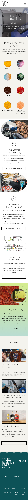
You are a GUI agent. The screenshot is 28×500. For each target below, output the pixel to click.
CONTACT (16, 479)
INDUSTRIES (5, 476)
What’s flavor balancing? (14, 168)
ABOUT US (16, 476)
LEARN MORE (14, 276)
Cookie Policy (23, 493)
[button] (25, 3)
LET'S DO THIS (14, 328)
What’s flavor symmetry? (13, 228)
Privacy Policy (16, 493)
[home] (6, 3)
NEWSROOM (17, 473)
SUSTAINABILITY (6, 479)
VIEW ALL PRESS (14, 443)
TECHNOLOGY (5, 473)
